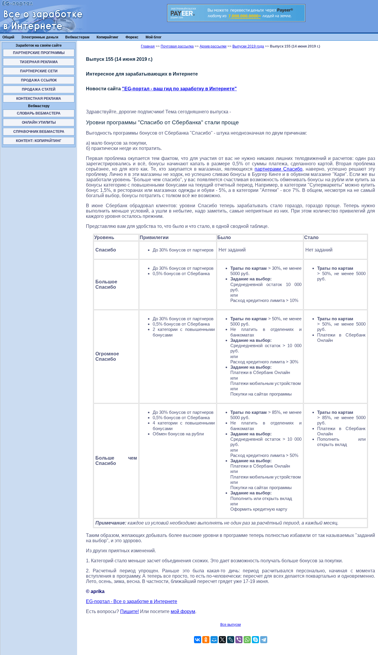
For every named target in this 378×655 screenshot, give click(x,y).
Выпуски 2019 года (248, 46)
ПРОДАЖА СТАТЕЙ (39, 89)
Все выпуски (230, 625)
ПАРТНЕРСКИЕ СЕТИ (39, 71)
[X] (222, 639)
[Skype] (255, 639)
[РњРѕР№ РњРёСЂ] (214, 639)
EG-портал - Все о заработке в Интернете (131, 601)
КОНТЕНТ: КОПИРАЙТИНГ (38, 141)
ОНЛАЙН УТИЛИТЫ (39, 122)
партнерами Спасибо (278, 168)
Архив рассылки (213, 46)
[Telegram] (263, 639)
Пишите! (129, 611)
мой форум (183, 611)
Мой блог (154, 37)
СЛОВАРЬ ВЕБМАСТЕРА (39, 113)
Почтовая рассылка (177, 46)
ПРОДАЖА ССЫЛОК (39, 80)
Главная (148, 46)
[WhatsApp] (247, 639)
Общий (8, 37)
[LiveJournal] (230, 639)
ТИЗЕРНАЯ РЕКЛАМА (39, 62)
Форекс (132, 37)
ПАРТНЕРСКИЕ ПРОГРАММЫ (39, 53)
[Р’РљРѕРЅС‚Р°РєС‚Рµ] (197, 639)
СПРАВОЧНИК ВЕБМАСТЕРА (38, 132)
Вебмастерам (77, 37)
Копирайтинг (107, 37)
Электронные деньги (39, 37)
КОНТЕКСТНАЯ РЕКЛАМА (38, 99)
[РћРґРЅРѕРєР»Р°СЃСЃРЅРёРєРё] (205, 639)
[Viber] (238, 639)
